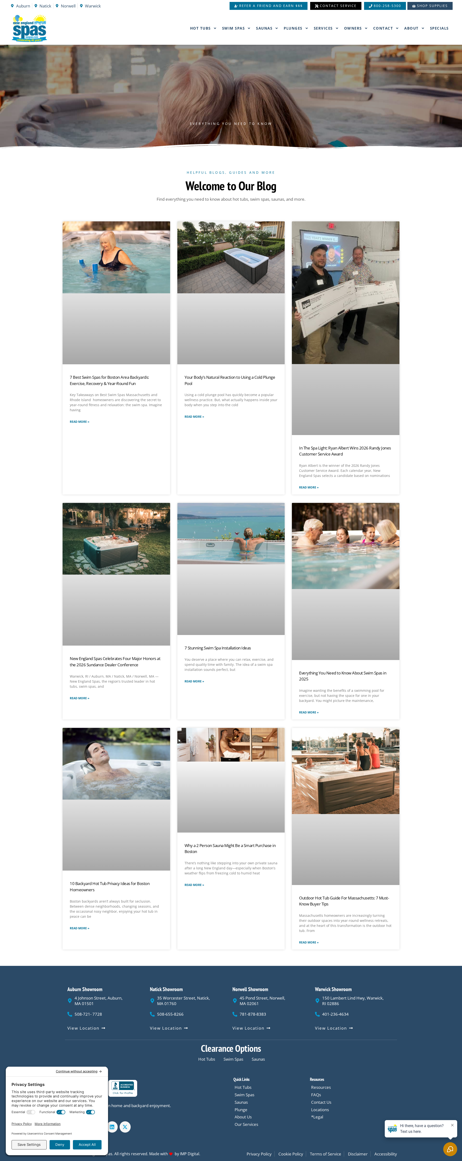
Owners (353, 28)
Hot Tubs (200, 28)
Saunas (264, 28)
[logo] (42, 28)
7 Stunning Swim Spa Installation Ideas (218, 648)
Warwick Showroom (333, 989)
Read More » (79, 422)
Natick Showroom (166, 989)
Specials (439, 28)
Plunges (293, 28)
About (411, 28)
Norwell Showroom (250, 989)
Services (323, 28)
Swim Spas (233, 28)
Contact (383, 28)
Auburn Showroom (85, 989)
